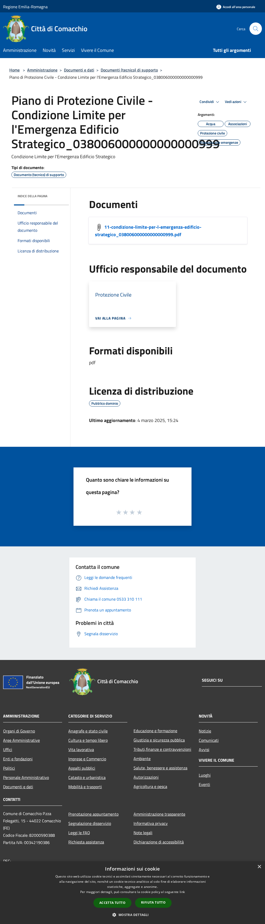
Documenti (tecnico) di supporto (129, 70)
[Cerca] (255, 28)
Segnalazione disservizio (89, 823)
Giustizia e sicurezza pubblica (159, 740)
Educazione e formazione (155, 731)
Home (14, 70)
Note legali (143, 833)
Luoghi (205, 775)
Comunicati (209, 740)
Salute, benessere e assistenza (160, 768)
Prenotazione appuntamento (93, 814)
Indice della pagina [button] (32, 196)
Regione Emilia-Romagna (25, 7)
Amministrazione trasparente (159, 814)
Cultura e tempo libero (88, 740)
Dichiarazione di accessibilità (159, 842)
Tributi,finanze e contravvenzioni (162, 749)
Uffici (7, 749)
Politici (9, 768)
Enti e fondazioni (18, 759)
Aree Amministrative (21, 740)
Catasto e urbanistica (87, 777)
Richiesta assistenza (86, 842)
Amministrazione (42, 70)
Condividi (207, 102)
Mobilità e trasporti (85, 787)
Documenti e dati (79, 70)
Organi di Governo (19, 731)
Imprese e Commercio (87, 759)
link (182, 892)
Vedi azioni (233, 102)
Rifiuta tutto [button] (153, 902)
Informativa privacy (151, 823)
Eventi (204, 784)
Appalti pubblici (81, 768)
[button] (132, 915)
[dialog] (132, 892)
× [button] (259, 867)
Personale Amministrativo (26, 777)
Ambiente (142, 758)
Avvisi (204, 749)
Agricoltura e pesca (150, 786)
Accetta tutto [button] (112, 903)
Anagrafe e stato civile (88, 731)
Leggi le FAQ (79, 833)
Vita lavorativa (81, 749)
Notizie (205, 731)
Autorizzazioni (146, 777)
